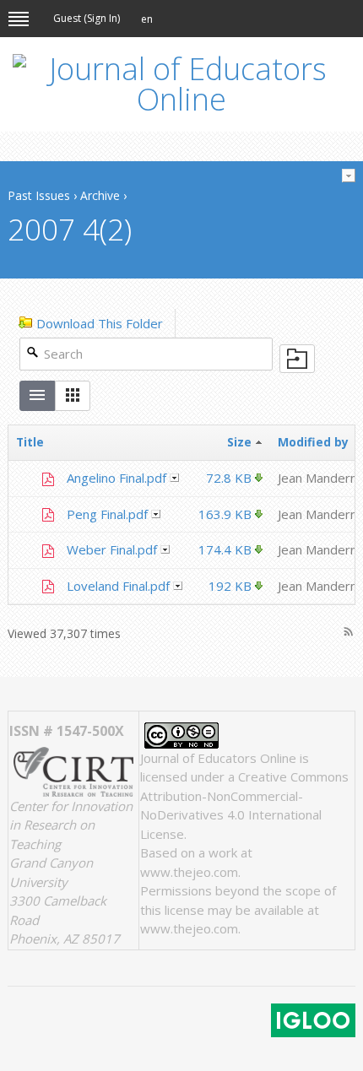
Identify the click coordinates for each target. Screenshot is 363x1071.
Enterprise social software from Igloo (313, 1020)
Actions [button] (175, 477)
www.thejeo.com (189, 871)
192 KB (230, 585)
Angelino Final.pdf (116, 477)
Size (241, 442)
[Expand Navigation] (18, 18)
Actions (348, 175)
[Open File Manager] (297, 358)
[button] (147, 20)
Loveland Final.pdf (118, 585)
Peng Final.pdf (107, 514)
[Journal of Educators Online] (181, 84)
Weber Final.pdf (112, 549)
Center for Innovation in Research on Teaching (71, 825)
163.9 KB (225, 514)
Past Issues (39, 195)
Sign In (102, 18)
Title (30, 442)
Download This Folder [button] (99, 323)
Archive (100, 195)
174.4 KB (225, 549)
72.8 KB (229, 477)
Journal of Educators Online (218, 757)
